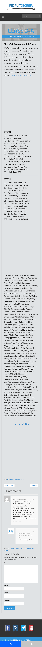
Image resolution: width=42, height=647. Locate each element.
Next (33, 485)
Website (7, 600)
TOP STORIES (21, 424)
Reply (32, 499)
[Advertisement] (20, 99)
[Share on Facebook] (10, 644)
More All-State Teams (22, 75)
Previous (10, 485)
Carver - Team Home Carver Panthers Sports (19, 549)
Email (6, 593)
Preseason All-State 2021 (15, 479)
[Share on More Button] (31, 644)
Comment (7, 563)
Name (6, 585)
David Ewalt (26, 533)
